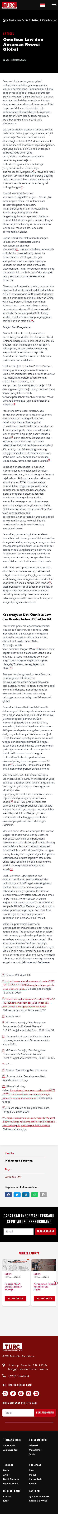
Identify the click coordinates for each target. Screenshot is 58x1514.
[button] (8, 1194)
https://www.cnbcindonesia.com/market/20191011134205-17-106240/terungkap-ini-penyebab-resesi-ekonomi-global (28, 985)
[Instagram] (5, 1393)
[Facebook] (28, 1393)
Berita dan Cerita (18, 20)
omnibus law (13, 1177)
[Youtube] (21, 1393)
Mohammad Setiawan (19, 1161)
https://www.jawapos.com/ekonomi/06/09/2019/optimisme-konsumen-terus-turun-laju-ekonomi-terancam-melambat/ (28, 1094)
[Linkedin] (36, 1393)
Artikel (35, 20)
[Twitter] (13, 1393)
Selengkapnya (15, 1298)
